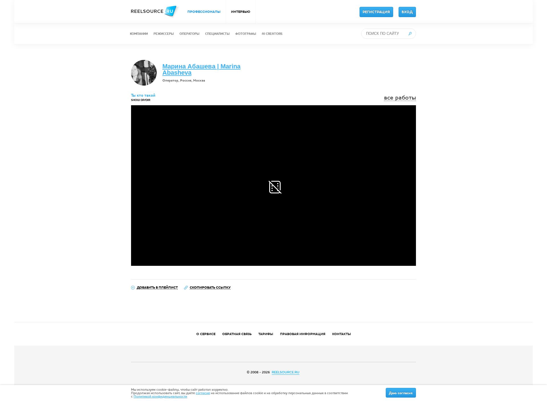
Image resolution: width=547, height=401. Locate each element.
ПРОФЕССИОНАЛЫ (204, 11)
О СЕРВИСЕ (205, 334)
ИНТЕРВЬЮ (240, 11)
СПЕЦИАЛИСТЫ (217, 34)
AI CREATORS (272, 34)
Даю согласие (401, 393)
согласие (203, 393)
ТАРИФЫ (265, 334)
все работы (400, 97)
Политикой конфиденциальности (160, 396)
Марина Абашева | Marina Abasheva (201, 69)
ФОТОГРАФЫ (245, 34)
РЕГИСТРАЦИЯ (376, 12)
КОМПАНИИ (139, 34)
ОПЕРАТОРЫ (189, 34)
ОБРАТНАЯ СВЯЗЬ (237, 334)
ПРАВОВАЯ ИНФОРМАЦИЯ (302, 334)
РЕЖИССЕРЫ (164, 34)
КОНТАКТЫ (341, 334)
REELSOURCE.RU (285, 372)
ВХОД (407, 12)
